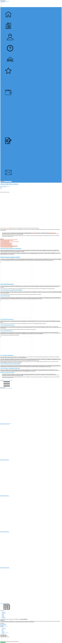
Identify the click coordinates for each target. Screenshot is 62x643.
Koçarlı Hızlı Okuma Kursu (4, 495)
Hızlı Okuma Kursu (3, 186)
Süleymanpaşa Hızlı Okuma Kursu (5, 423)
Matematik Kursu (3, 624)
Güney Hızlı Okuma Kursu (4, 531)
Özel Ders (2, 625)
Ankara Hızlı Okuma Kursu (4, 567)
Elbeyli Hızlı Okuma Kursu (4, 459)
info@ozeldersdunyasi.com (4, 1)
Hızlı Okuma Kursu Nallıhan (4, 603)
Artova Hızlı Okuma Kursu (8, 380)
